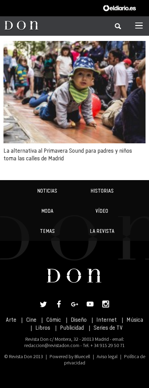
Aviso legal (107, 356)
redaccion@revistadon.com (51, 345)
